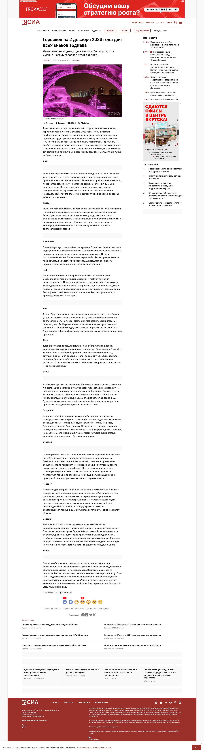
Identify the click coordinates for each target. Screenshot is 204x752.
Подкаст (110, 31)
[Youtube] (170, 702)
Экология (69, 676)
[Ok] (161, 702)
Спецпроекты (160, 31)
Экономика (83, 31)
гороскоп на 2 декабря (52, 609)
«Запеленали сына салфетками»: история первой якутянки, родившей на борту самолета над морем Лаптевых (164, 82)
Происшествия (59, 31)
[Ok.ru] (86, 615)
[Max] (180, 702)
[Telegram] (90, 615)
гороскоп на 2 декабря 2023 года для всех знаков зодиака (86, 609)
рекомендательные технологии (115, 720)
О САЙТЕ (56, 703)
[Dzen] (72, 123)
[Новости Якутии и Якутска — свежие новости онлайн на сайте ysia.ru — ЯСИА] (31, 22)
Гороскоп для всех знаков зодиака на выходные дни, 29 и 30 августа (55, 635)
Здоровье (96, 31)
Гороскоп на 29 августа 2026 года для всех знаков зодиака (132, 624)
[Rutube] (175, 702)
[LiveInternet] (103, 738)
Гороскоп (47, 61)
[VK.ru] (83, 615)
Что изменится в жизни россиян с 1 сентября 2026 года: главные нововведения (121, 672)
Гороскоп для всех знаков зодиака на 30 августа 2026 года (50, 624)
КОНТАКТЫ (68, 703)
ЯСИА (78, 61)
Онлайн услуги (101, 703)
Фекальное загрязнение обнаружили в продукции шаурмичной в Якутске (161, 186)
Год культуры (142, 31)
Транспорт (27, 678)
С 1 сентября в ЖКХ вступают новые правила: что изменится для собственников (165, 196)
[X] (94, 615)
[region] (102, 746)
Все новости (43, 31)
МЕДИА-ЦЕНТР (84, 703)
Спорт (72, 31)
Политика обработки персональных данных (103, 727)
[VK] (156, 702)
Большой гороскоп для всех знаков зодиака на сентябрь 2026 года (54, 645)
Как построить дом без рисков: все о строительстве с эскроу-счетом (164, 45)
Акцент (125, 31)
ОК (196, 747)
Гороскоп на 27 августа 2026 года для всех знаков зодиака (132, 635)
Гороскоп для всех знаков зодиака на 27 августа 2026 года (132, 645)
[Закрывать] (201, 743)
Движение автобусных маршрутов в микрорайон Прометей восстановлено (41, 672)
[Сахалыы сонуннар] (137, 22)
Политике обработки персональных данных (94, 747)
